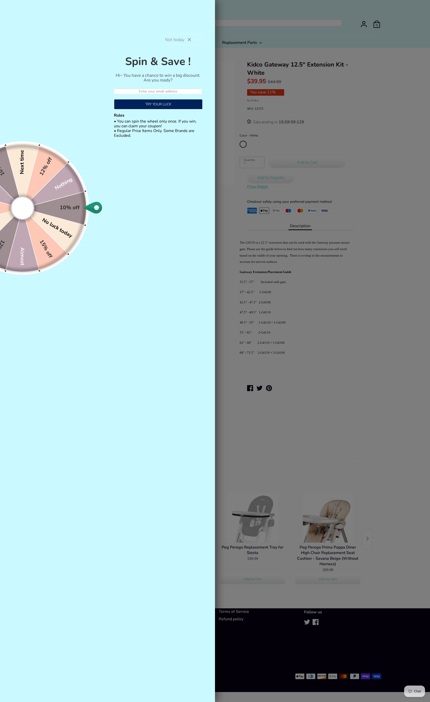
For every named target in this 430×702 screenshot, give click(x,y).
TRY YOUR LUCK (158, 104)
